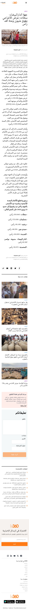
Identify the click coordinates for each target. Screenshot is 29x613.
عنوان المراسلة (20, 445)
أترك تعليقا (14, 454)
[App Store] (20, 601)
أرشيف (26, 590)
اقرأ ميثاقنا (23, 406)
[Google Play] (9, 601)
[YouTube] (14, 556)
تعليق (23, 419)
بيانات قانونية (24, 587)
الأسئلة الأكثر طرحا (23, 583)
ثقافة (26, 568)
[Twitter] (18, 556)
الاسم (23, 439)
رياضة (26, 572)
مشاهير (25, 574)
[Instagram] (8, 556)
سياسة (25, 563)
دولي (26, 576)
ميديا (26, 570)
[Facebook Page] (21, 556)
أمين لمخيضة (17, 49)
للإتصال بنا (25, 588)
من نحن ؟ (25, 581)
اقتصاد (26, 565)
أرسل (14, 544)
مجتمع (25, 11)
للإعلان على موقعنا (23, 585)
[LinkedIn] (11, 556)
